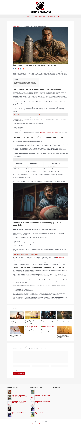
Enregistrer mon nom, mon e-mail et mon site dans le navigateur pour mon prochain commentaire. (33, 370)
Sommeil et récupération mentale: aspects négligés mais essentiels (26, 84)
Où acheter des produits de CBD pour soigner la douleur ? (48, 331)
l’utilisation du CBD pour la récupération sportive (49, 132)
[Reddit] (23, 68)
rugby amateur (34, 117)
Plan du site (48, 423)
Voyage (40, 16)
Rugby (24, 16)
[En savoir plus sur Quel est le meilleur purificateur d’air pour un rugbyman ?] (64, 329)
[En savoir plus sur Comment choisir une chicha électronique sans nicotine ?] (32, 327)
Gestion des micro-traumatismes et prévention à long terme (25, 86)
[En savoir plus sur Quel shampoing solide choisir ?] (17, 329)
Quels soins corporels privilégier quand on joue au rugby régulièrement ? (16, 322)
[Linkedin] (20, 68)
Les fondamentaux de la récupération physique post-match (24, 82)
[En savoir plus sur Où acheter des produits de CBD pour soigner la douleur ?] (48, 327)
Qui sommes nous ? (52, 16)
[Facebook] (13, 68)
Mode (36, 16)
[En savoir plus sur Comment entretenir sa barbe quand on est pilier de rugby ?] (64, 315)
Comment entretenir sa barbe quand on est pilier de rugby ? (63, 322)
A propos (32, 423)
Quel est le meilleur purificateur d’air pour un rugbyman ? (63, 336)
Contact (43, 423)
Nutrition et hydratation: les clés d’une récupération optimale (25, 83)
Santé (32, 16)
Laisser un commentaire (17, 67)
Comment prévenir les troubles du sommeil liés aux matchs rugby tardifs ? (48, 322)
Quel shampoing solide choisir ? (15, 336)
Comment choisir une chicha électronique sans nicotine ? (31, 331)
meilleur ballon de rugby (54, 180)
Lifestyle (45, 16)
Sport (28, 16)
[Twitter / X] (15, 68)
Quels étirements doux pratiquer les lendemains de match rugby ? (32, 322)
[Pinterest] (18, 68)
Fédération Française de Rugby (59, 390)
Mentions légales (38, 423)
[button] (58, 16)
